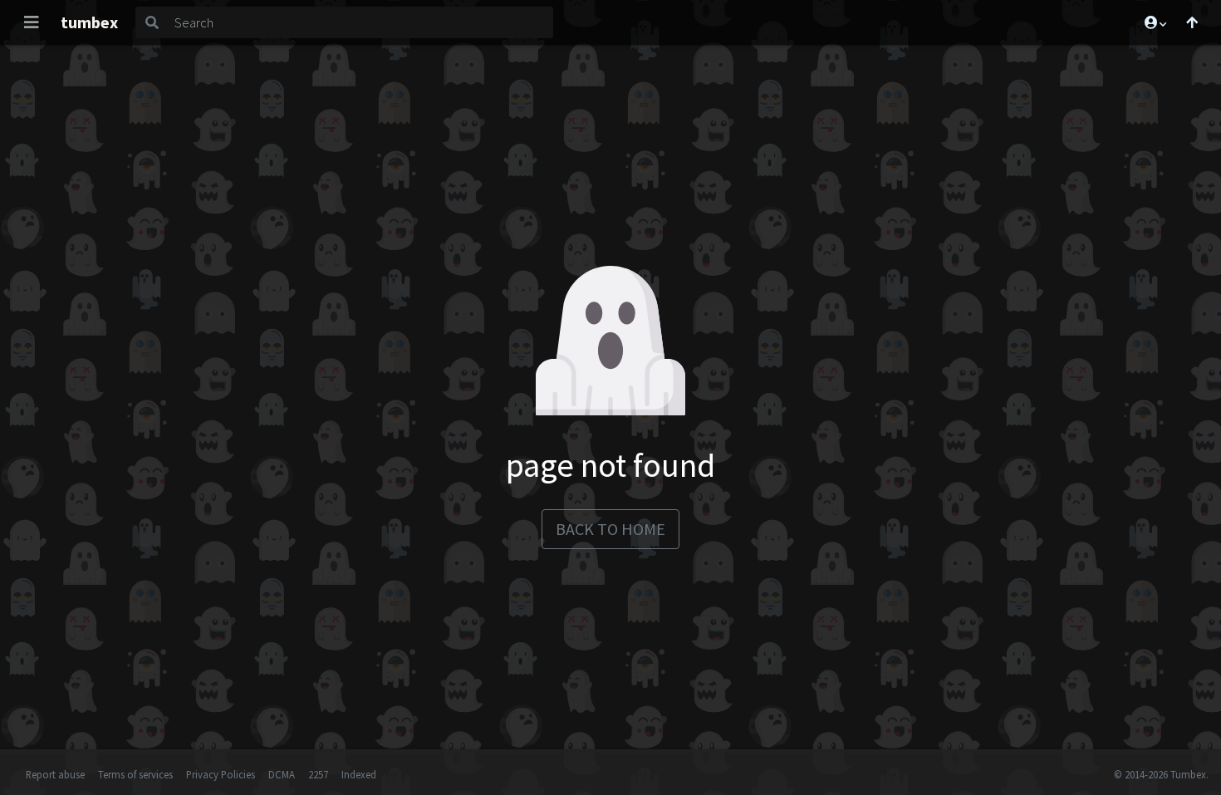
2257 (318, 774)
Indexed (358, 774)
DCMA (281, 774)
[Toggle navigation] (31, 22)
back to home (610, 528)
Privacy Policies (220, 774)
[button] (1154, 22)
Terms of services (135, 774)
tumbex (89, 22)
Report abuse (55, 774)
